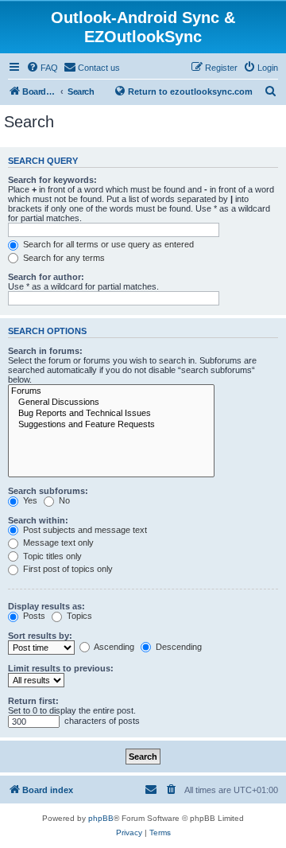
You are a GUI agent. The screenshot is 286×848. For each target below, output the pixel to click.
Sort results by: (40, 635)
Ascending (113, 647)
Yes (29, 500)
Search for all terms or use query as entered (107, 244)
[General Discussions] (111, 402)
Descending (177, 647)
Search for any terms (63, 258)
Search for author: (46, 277)
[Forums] (111, 391)
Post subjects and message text (84, 530)
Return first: (33, 701)
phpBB (101, 818)
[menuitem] (42, 67)
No (63, 500)
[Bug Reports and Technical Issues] (111, 413)
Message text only (57, 542)
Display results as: (46, 606)
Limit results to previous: (61, 668)
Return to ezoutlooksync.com (190, 91)
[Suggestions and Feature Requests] (111, 424)
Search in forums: (45, 351)
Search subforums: (48, 491)
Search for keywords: (52, 180)
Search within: (38, 520)
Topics (78, 615)
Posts (33, 615)
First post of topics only (67, 569)
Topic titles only (51, 556)
